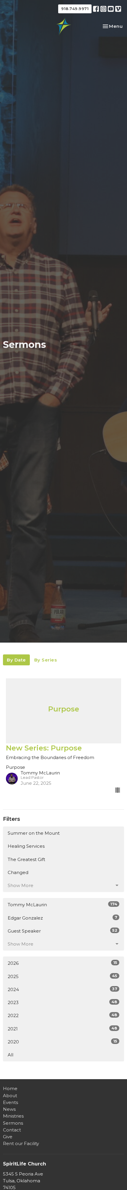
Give (7, 1136)
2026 (62, 963)
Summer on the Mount (34, 833)
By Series (45, 660)
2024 (62, 989)
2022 (62, 1015)
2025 (62, 976)
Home (10, 1088)
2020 (62, 1042)
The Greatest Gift (26, 859)
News (9, 1109)
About (10, 1095)
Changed (18, 872)
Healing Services (26, 846)
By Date (16, 660)
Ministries (13, 1116)
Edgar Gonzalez (62, 918)
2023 (62, 1002)
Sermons (13, 1123)
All (10, 1055)
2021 (62, 1029)
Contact (12, 1130)
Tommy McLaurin (62, 904)
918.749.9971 (75, 8)
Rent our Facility (21, 1143)
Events (10, 1102)
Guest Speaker (62, 931)
